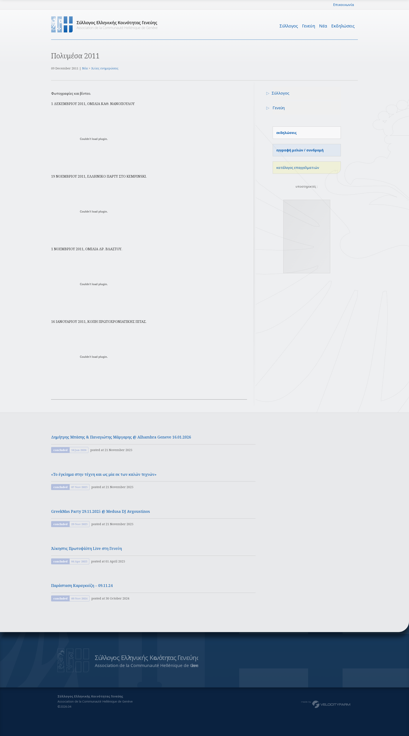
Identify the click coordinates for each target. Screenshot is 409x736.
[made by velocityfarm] (325, 704)
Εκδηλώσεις (343, 26)
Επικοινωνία (343, 4)
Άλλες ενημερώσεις (104, 68)
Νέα (323, 26)
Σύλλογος (288, 26)
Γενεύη (308, 26)
